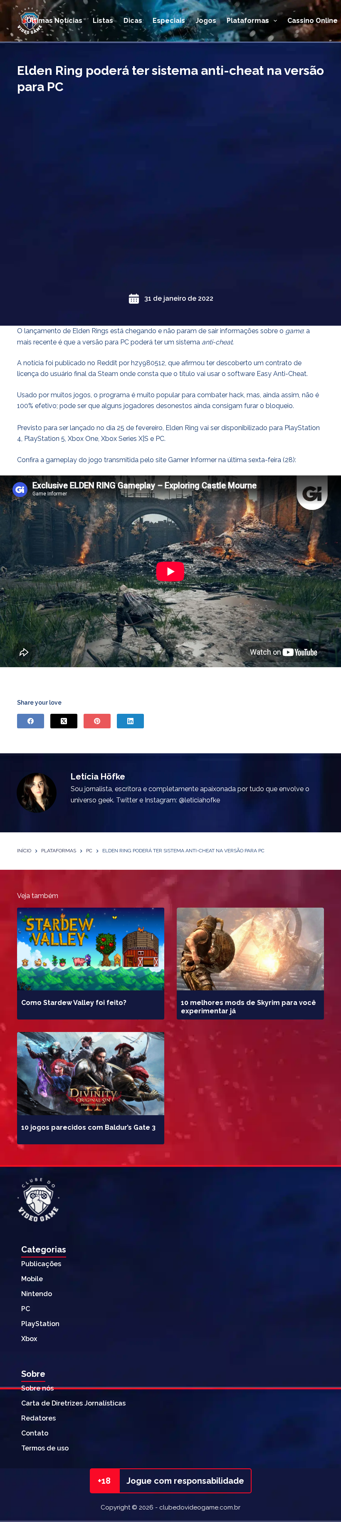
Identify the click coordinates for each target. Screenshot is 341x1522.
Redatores (38, 1418)
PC (25, 1309)
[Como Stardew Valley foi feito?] (90, 949)
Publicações (41, 1264)
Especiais (169, 21)
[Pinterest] (97, 721)
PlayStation (40, 1324)
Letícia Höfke (98, 777)
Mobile (32, 1279)
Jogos (205, 21)
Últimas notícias (54, 21)
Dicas (133, 21)
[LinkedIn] (130, 721)
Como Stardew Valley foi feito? (73, 1003)
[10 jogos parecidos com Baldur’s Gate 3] (90, 1073)
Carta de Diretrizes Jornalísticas (73, 1403)
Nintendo (36, 1294)
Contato (34, 1433)
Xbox (29, 1339)
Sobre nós (37, 1388)
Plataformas (248, 21)
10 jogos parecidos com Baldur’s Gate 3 (88, 1127)
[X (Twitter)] (63, 721)
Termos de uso (45, 1448)
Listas (103, 21)
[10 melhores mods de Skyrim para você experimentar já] (250, 949)
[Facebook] (30, 721)
